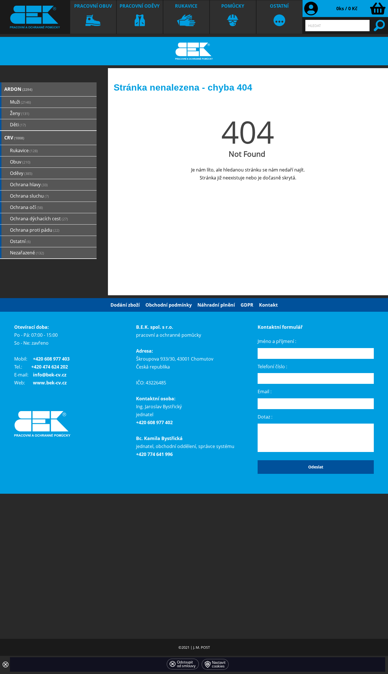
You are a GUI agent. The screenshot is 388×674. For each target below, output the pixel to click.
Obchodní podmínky (168, 305)
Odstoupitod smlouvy (186, 664)
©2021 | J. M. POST (194, 647)
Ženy (19, 113)
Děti (18, 125)
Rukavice (186, 6)
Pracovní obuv (93, 6)
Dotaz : (265, 417)
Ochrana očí (26, 207)
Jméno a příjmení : (277, 341)
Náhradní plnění (216, 305)
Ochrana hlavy (29, 184)
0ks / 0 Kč (346, 8)
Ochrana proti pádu (34, 230)
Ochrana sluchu (29, 196)
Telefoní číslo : (272, 366)
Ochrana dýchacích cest (39, 218)
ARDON (18, 89)
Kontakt (268, 305)
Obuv (20, 162)
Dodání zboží (125, 305)
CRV (14, 138)
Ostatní (279, 6)
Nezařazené (27, 253)
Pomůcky (232, 6)
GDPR (247, 305)
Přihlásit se (311, 8)
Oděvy (21, 173)
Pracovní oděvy (140, 6)
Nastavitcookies (219, 664)
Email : (265, 391)
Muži (20, 102)
